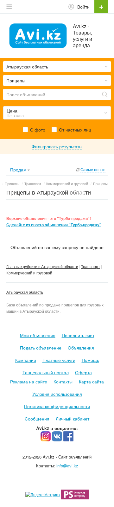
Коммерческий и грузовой (29, 272)
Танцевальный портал (45, 372)
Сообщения (37, 418)
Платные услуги (58, 360)
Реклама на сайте (28, 381)
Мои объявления (37, 335)
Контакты (63, 381)
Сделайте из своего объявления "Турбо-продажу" (53, 225)
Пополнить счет (78, 335)
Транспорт (90, 266)
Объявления (81, 347)
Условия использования (57, 394)
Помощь (90, 360)
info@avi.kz (67, 466)
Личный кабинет (72, 418)
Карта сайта (91, 381)
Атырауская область (24, 292)
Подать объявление (40, 347)
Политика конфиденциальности (57, 406)
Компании (25, 360)
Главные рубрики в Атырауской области (42, 266)
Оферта (83, 372)
